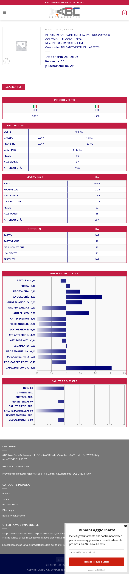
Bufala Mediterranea (13, 515)
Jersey (5, 498)
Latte (58, 29)
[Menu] (4, 12)
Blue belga (8, 509)
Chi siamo (51, 565)
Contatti (63, 565)
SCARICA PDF (14, 86)
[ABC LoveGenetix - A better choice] (64, 12)
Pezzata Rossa (10, 504)
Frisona (68, 29)
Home (48, 29)
